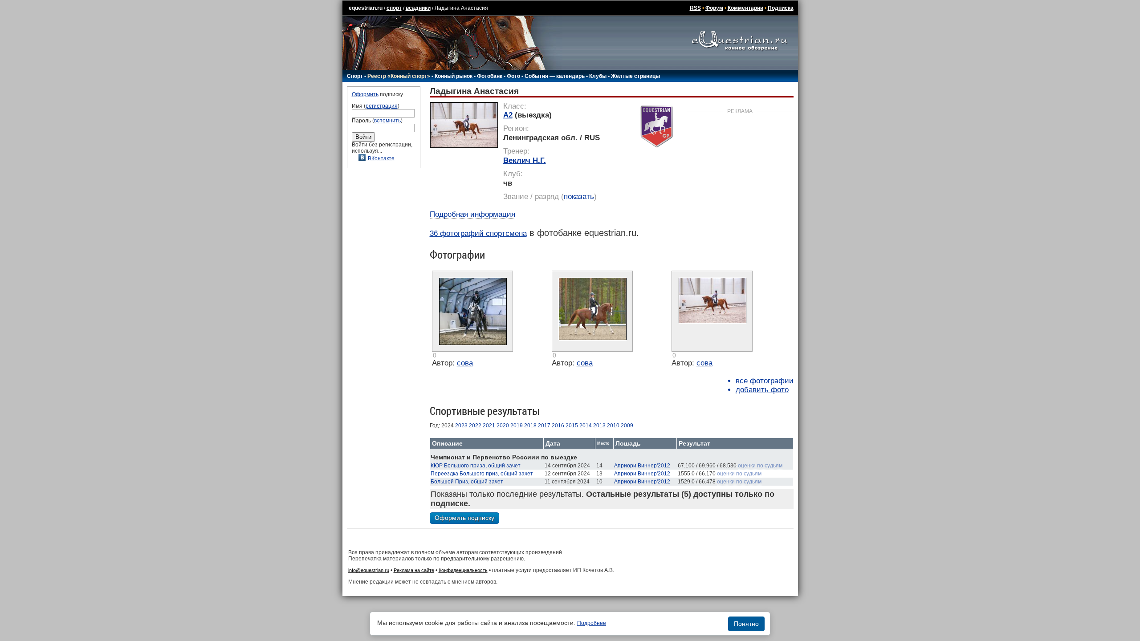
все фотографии (765, 381)
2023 (461, 425)
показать (579, 196)
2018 (530, 425)
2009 (627, 425)
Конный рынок (453, 76)
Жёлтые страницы (635, 76)
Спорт (355, 76)
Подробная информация (472, 214)
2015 (572, 425)
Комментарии (745, 8)
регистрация (382, 106)
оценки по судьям (760, 465)
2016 (558, 425)
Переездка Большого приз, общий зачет (482, 474)
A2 (508, 115)
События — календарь (555, 76)
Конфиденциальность (463, 570)
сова (465, 363)
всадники (418, 8)
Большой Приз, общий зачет (467, 482)
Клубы (598, 76)
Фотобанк (489, 76)
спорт (394, 8)
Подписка (781, 8)
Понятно (746, 623)
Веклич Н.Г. (524, 160)
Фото (513, 76)
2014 (585, 425)
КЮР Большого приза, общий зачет (476, 465)
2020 (503, 425)
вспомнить (387, 121)
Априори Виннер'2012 (642, 465)
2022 (475, 425)
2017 (544, 425)
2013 (599, 425)
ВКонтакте (381, 158)
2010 (613, 425)
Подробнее (591, 623)
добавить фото (762, 389)
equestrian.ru (366, 8)
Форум (714, 8)
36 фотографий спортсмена (478, 233)
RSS (695, 8)
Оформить (365, 94)
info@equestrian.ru (368, 570)
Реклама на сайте (414, 570)
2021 (489, 425)
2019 (516, 425)
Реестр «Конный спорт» (398, 76)
